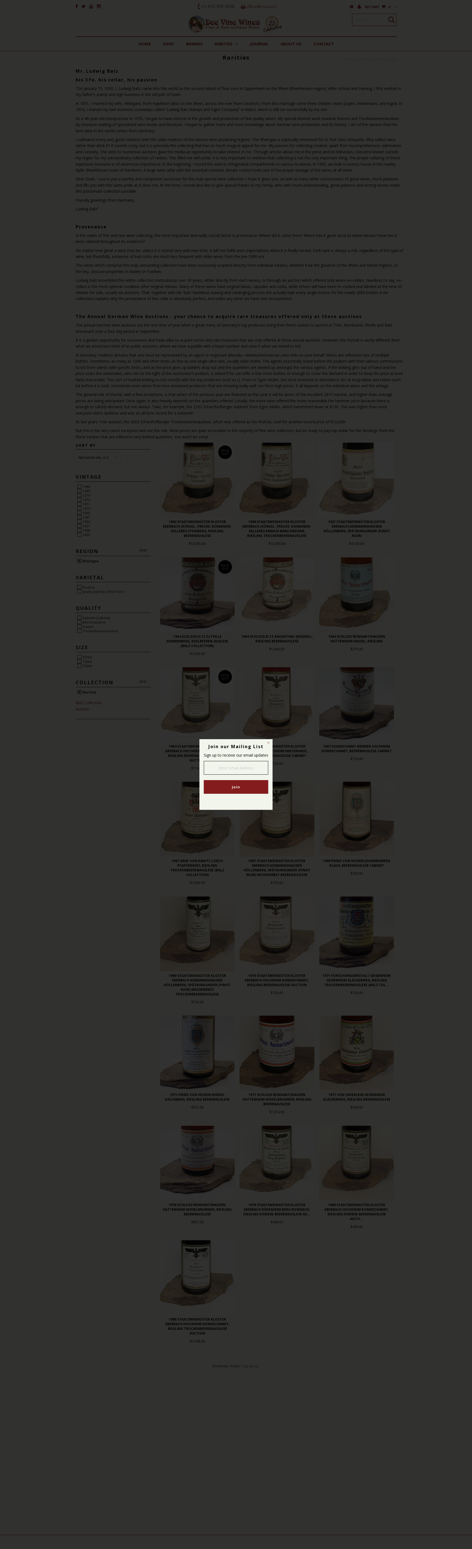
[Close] (268, 743)
